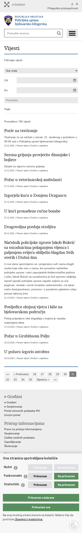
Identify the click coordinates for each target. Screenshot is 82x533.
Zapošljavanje (12, 441)
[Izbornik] (72, 33)
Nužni (8, 467)
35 (30, 379)
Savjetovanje (12, 433)
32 (7, 379)
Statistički (11, 484)
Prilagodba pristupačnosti (62, 8)
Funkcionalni (13, 475)
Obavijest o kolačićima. (28, 519)
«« (7, 374)
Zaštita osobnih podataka (19, 437)
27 (42, 374)
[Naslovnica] (41, 21)
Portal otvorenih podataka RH (22, 410)
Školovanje (10, 446)
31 (72, 374)
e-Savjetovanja (13, 406)
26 (34, 374)
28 (49, 374)
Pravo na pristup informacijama (23, 429)
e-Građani (10, 402)
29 (57, 374)
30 (65, 374)
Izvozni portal (12, 415)
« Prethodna (21, 374)
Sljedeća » (43, 379)
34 (22, 379)
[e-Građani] (20, 4)
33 (15, 379)
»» (55, 379)
